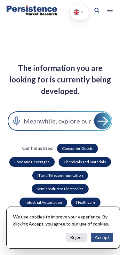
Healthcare (85, 202)
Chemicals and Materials (85, 161)
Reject (76, 237)
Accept (102, 237)
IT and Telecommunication (60, 175)
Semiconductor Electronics (60, 188)
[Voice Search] (16, 121)
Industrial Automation (43, 202)
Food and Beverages (32, 161)
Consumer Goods (77, 148)
